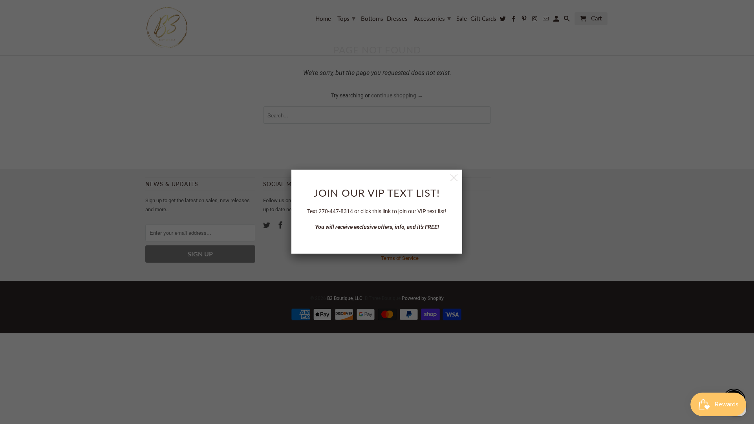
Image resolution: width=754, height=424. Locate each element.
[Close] (454, 178)
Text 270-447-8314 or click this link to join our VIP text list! (377, 211)
